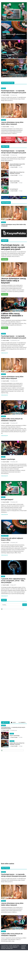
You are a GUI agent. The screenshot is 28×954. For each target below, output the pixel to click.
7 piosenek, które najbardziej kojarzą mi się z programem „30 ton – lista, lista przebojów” (13, 580)
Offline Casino (6, 32)
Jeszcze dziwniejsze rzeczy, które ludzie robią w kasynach (12, 123)
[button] (26, 209)
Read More (4, 259)
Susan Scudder (6, 95)
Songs (3, 576)
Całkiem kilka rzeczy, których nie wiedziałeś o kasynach (11, 72)
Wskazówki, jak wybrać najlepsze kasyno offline (13, 35)
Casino (4, 14)
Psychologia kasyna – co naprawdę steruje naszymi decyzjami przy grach (13, 91)
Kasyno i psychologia (8, 54)
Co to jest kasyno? (7, 17)
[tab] (5, 722)
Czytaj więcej (3, 352)
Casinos (4, 69)
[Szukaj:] (11, 605)
